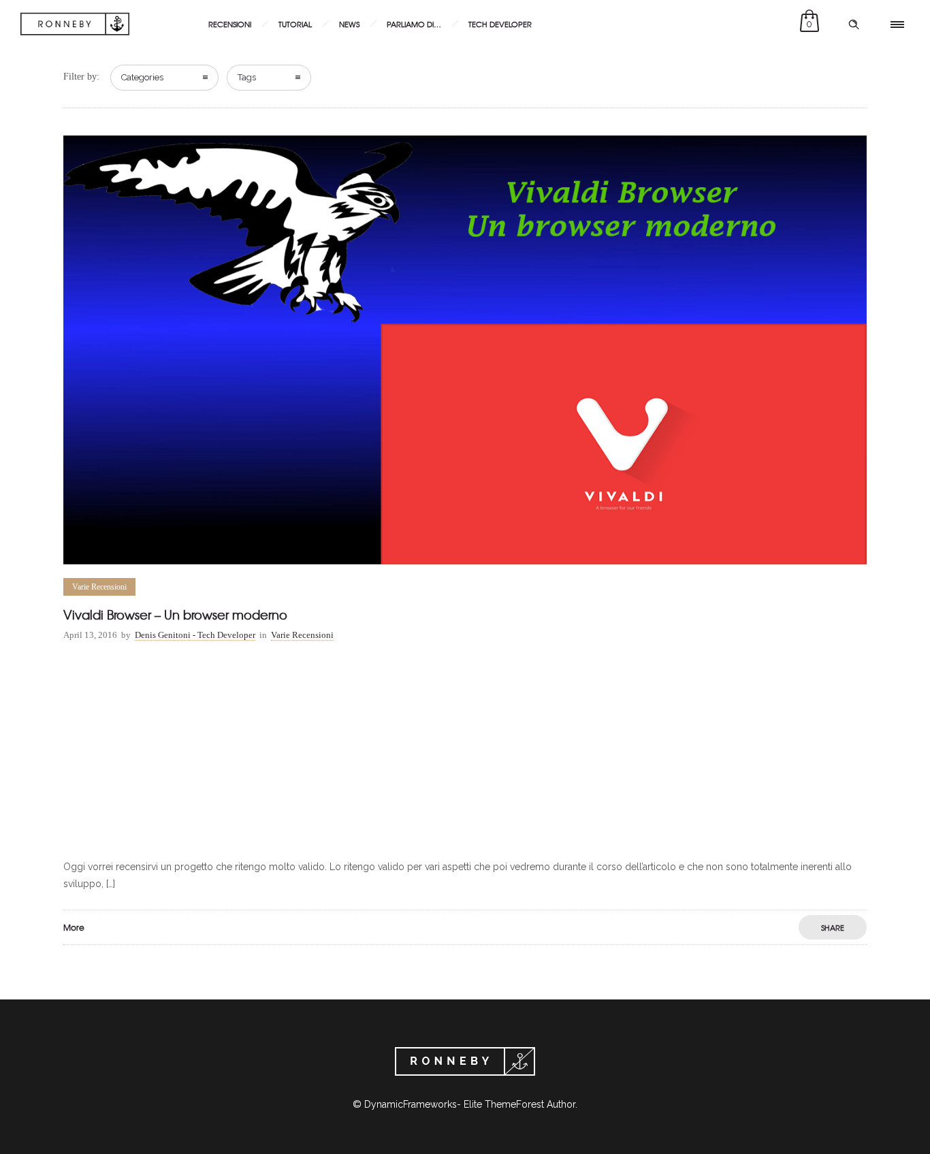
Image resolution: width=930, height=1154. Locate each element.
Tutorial (295, 23)
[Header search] (854, 24)
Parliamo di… (414, 23)
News (349, 23)
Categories (142, 77)
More (73, 927)
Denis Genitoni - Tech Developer (195, 635)
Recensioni (229, 23)
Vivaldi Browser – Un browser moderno (175, 614)
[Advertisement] (465, 753)
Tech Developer (500, 23)
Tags (247, 77)
